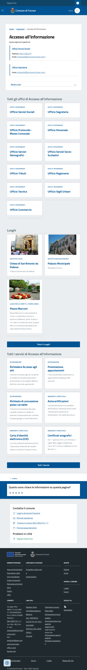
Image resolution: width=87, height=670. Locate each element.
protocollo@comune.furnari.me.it (31, 56)
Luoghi (66, 588)
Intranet (29, 636)
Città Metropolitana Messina (33, 612)
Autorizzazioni (15, 362)
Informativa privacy (52, 607)
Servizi (33, 660)
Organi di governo (13, 580)
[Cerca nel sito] (76, 10)
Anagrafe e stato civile (57, 396)
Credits (49, 660)
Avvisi (66, 573)
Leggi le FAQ (49, 626)
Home (11, 29)
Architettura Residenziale (58, 259)
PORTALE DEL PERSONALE (33, 630)
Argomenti (20, 29)
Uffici (9, 594)
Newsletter (68, 610)
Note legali (49, 610)
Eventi (66, 591)
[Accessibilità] (7, 663)
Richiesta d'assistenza (52, 642)
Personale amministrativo (15, 586)
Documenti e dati (13, 573)
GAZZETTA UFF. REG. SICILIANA (34, 623)
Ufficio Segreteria (19, 67)
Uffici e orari (11, 647)
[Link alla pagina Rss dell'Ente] (65, 606)
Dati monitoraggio (13, 660)
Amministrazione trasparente (53, 622)
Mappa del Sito (68, 660)
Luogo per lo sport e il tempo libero (24, 304)
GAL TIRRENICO (32, 618)
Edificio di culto (16, 259)
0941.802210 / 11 (14, 621)
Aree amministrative (14, 569)
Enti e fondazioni (13, 576)
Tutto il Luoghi (43, 344)
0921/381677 (25, 53)
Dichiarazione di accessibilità (52, 616)
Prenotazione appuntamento (53, 636)
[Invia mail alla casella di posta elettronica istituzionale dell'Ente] (15, 632)
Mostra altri (16, 84)
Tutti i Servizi (43, 465)
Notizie (66, 569)
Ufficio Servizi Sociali (21, 48)
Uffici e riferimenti (17, 107)
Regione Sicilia (11, 3)
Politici (9, 591)
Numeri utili (11, 651)
